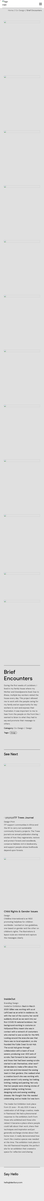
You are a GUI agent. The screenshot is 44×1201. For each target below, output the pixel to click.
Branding (8, 1003)
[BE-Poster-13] (22, 485)
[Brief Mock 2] (22, 584)
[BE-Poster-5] (22, 156)
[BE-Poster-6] (22, 211)
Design (29, 728)
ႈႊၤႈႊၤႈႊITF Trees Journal (19, 817)
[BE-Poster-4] (22, 101)
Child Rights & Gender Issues (21, 911)
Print (12, 821)
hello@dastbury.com (13, 1182)
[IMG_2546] (22, 626)
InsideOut (9, 999)
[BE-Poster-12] (22, 430)
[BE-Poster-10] (22, 320)
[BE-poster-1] (22, 46)
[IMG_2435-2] (22, 541)
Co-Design (19, 728)
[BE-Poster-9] (22, 266)
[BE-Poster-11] (22, 375)
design (13, 733)
